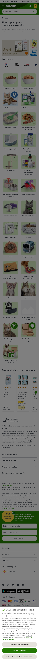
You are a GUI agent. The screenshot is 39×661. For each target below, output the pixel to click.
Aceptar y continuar (19, 651)
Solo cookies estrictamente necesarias (19, 657)
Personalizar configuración (19, 644)
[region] (19, 634)
